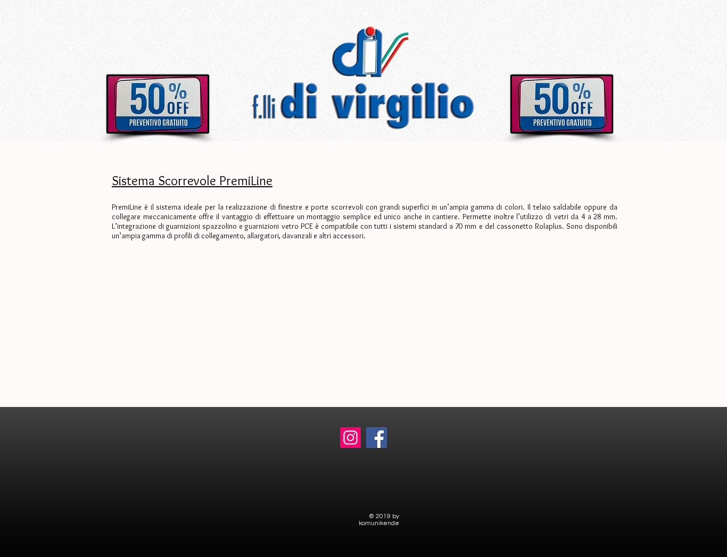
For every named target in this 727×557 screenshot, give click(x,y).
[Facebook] (376, 437)
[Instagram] (350, 437)
